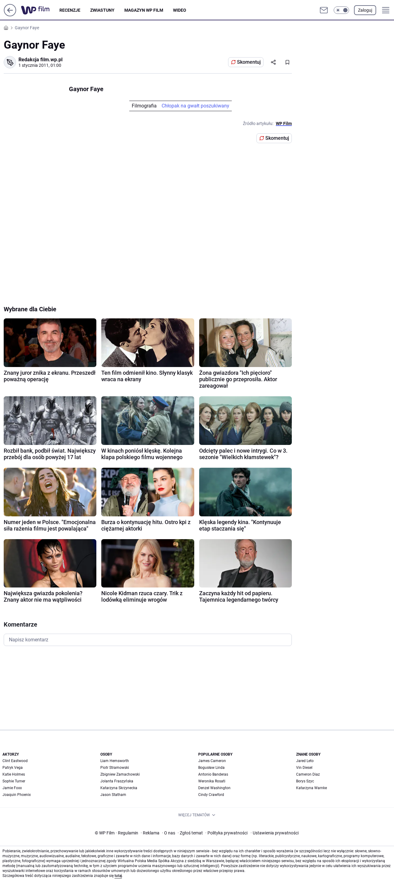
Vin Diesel (304, 767)
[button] (341, 10)
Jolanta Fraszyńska (116, 781)
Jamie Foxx (12, 788)
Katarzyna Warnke (311, 788)
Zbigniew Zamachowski (120, 774)
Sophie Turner (13, 781)
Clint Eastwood (15, 761)
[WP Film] (40, 10)
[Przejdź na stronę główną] (10, 15)
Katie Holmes (13, 774)
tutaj (118, 876)
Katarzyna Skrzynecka (118, 788)
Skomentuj (249, 62)
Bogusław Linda (211, 767)
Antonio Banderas (213, 774)
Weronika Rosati (211, 781)
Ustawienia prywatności (275, 832)
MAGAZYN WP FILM (143, 10)
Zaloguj (365, 10)
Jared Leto (305, 761)
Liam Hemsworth (114, 761)
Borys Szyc (305, 781)
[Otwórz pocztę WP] (324, 10)
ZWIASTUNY (102, 10)
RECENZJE (69, 10)
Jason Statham (113, 795)
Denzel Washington (214, 788)
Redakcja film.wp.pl (40, 60)
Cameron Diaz (308, 774)
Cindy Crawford (211, 795)
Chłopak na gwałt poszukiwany (195, 106)
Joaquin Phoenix (16, 795)
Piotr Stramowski (114, 767)
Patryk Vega (12, 767)
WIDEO (179, 10)
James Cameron (212, 761)
